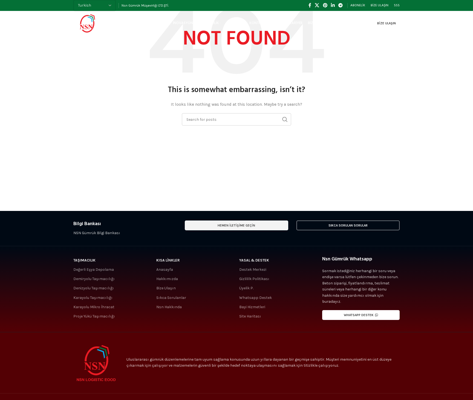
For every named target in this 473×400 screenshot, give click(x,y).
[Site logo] (87, 22)
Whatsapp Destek (255, 297)
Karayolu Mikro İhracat (93, 307)
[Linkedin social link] (332, 5)
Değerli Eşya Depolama (93, 269)
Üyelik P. (246, 288)
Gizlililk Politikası (254, 279)
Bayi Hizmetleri (252, 307)
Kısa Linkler (168, 260)
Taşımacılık (84, 260)
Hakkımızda (167, 279)
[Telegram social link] (341, 5)
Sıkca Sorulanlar (171, 297)
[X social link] (317, 5)
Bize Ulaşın (386, 23)
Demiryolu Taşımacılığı (94, 279)
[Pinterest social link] (325, 5)
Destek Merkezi (252, 269)
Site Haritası (250, 316)
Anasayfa (164, 269)
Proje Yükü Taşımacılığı (94, 316)
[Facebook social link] (310, 5)
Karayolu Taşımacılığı (93, 297)
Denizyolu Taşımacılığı (93, 288)
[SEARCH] (285, 119)
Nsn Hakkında (169, 307)
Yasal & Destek (254, 260)
